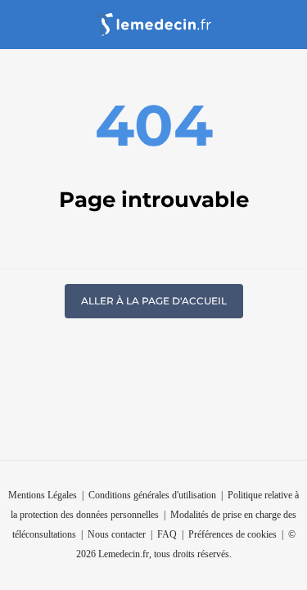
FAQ (167, 534)
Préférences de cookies (232, 534)
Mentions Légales (42, 495)
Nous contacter (117, 534)
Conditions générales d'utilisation (152, 495)
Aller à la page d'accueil (154, 301)
